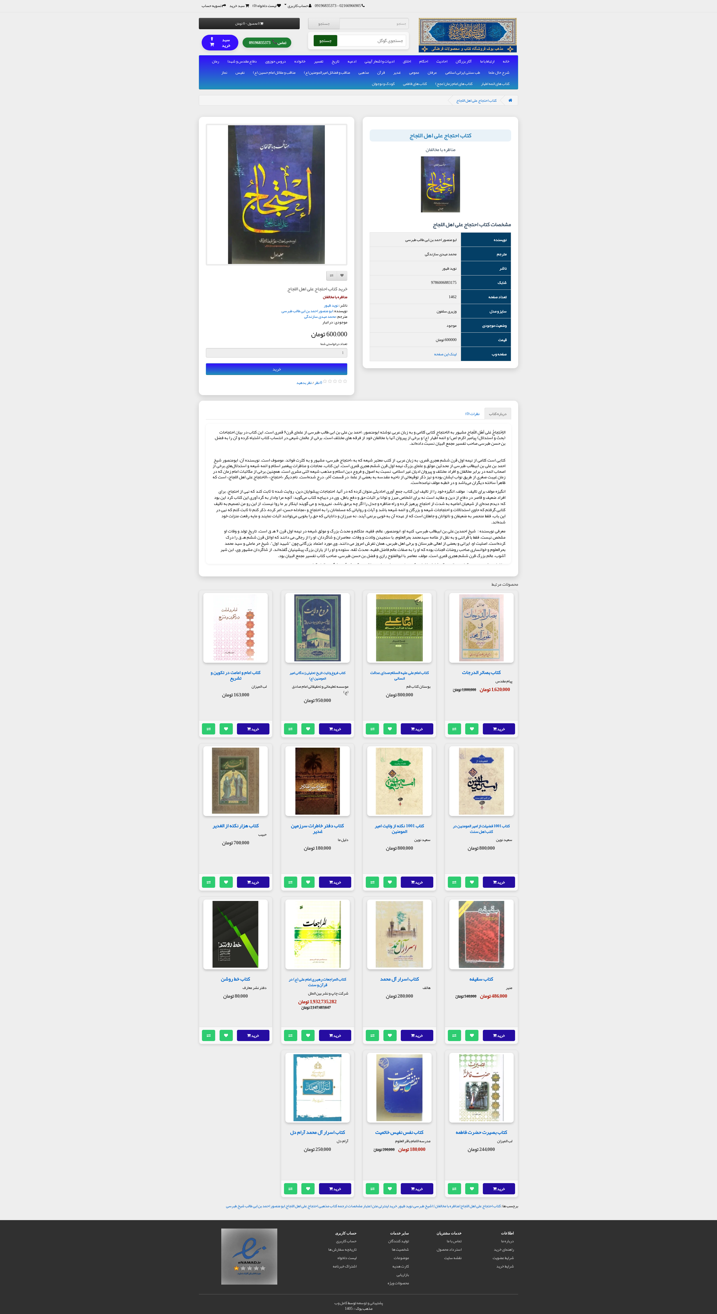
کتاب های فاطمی (415, 83)
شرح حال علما (498, 72)
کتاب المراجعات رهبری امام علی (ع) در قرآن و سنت (317, 982)
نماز (224, 72)
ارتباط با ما (487, 61)
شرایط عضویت (503, 1258)
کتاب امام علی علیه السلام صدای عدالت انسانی (399, 675)
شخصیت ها (400, 1249)
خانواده (300, 61)
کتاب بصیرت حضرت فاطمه (481, 1132)
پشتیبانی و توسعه (370, 1303)
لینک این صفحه (445, 354)
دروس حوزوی (275, 61)
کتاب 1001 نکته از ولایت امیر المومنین (399, 828)
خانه (506, 61)
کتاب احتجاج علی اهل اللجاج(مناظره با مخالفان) (467, 1206)
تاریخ (335, 61)
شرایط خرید (505, 1266)
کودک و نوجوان (383, 83)
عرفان (432, 72)
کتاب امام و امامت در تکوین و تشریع (235, 675)
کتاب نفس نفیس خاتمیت (399, 1132)
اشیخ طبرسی (423, 1206)
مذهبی (363, 72)
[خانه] (510, 100)
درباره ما (507, 1241)
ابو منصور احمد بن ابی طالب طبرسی (307, 311)
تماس (267, 42)
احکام (423, 61)
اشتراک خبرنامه (345, 1266)
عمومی (414, 72)
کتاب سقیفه (481, 979)
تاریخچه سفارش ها (342, 1249)
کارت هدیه (400, 1266)
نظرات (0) (472, 414)
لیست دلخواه (347, 1258)
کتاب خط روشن (235, 979)
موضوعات (401, 1258)
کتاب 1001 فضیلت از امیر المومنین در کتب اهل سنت (481, 829)
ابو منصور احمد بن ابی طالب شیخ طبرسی (255, 1206)
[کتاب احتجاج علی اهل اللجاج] (276, 194)
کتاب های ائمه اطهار (495, 83)
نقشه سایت (453, 1258)
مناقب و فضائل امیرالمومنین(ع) (327, 72)
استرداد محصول (449, 1249)
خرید (277, 369)
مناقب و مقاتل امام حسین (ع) (274, 72)
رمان (215, 61)
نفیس (240, 72)
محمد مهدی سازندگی (320, 316)
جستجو (324, 23)
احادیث (441, 61)
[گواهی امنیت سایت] (249, 1258)
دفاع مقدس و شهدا (242, 61)
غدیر (397, 72)
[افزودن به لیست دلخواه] (472, 728)
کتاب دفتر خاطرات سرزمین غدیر (317, 828)
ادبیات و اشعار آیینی (379, 61)
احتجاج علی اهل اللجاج (302, 1206)
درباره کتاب (498, 414)
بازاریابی (403, 1274)
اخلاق (407, 61)
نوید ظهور (331, 305)
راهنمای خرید (504, 1249)
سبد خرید (220, 42)
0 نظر (318, 382)
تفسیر (318, 61)
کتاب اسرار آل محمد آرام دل (317, 1132)
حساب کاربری (346, 1241)
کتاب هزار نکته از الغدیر (236, 826)
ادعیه (352, 61)
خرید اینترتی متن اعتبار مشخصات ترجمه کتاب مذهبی (358, 1206)
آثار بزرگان (464, 61)
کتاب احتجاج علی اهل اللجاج (476, 100)
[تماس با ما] (363, 6)
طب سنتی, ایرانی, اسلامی (462, 72)
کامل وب (340, 1303)
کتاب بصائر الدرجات (481, 672)
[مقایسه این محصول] (454, 728)
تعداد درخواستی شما (333, 344)
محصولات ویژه (398, 1283)
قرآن (381, 72)
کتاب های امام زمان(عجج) (453, 83)
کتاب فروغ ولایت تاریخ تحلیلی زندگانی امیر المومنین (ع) (318, 675)
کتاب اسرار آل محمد (399, 979)
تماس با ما (454, 1241)
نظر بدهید (304, 382)
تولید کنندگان (398, 1241)
